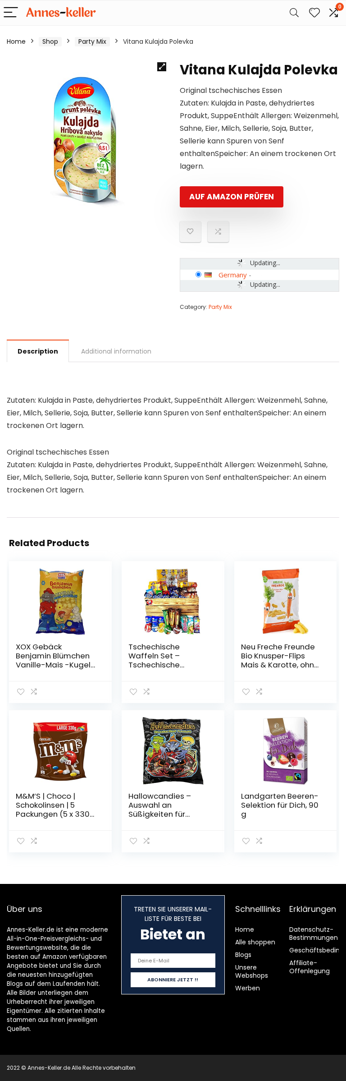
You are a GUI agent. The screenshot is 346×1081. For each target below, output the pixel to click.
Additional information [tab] (116, 351)
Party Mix (92, 41)
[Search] (294, 13)
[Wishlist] (314, 12)
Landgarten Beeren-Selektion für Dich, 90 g (280, 805)
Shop (50, 41)
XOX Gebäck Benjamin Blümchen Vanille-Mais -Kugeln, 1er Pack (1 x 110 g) (56, 660)
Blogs (243, 954)
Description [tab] (38, 351)
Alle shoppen (255, 942)
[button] (161, 66)
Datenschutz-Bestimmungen (313, 933)
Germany (233, 274)
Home (16, 41)
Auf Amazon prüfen (231, 196)
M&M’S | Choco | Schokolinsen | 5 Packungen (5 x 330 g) (53, 809)
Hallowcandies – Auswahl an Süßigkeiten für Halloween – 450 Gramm (159, 814)
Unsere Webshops (251, 971)
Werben (247, 988)
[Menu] (11, 13)
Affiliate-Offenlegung (309, 966)
